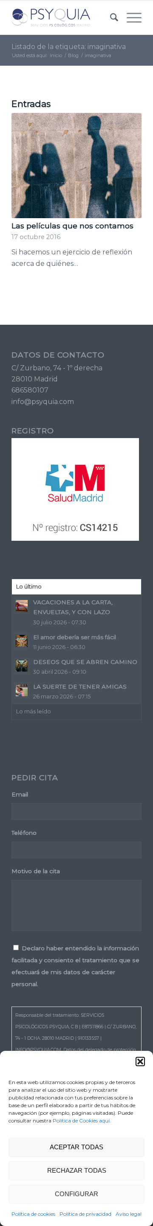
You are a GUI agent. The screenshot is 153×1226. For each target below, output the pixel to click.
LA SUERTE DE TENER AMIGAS (80, 686)
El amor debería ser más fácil (74, 637)
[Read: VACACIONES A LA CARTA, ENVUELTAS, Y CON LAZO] (21, 606)
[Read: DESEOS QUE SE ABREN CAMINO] (21, 665)
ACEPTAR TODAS (76, 1147)
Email (22, 794)
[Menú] (130, 17)
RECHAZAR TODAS (76, 1170)
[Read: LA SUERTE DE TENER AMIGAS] (21, 690)
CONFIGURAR (76, 1193)
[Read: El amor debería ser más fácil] (21, 641)
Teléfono (26, 832)
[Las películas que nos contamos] (76, 165)
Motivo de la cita (35, 871)
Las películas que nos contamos (72, 225)
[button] (140, 1061)
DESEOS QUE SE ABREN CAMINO (85, 661)
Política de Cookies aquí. (82, 1120)
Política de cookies (33, 1214)
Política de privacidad (85, 1214)
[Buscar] (110, 17)
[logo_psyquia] (63, 17)
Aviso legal (129, 1214)
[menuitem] (110, 17)
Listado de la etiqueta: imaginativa (68, 47)
